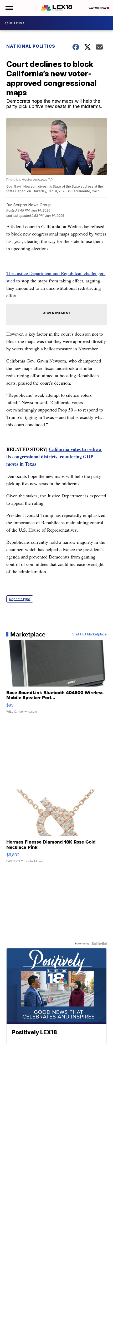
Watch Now (98, 8)
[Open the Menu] (9, 7)
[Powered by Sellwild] (99, 943)
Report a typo (19, 599)
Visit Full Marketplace (89, 634)
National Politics (30, 46)
